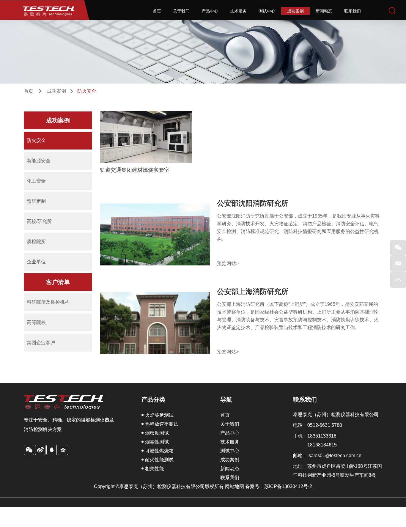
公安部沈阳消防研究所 (252, 203)
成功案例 (295, 11)
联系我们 (352, 11)
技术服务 (238, 11)
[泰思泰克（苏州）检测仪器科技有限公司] (44, 10)
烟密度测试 (157, 432)
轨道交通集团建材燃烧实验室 (134, 170)
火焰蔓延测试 (159, 415)
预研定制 (36, 201)
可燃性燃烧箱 (159, 450)
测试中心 (267, 11)
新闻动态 (324, 11)
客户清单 (58, 282)
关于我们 (181, 11)
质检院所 (36, 241)
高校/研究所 (39, 221)
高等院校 (36, 322)
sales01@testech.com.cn (335, 455)
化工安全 (36, 180)
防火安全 (36, 140)
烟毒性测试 (157, 441)
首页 (157, 11)
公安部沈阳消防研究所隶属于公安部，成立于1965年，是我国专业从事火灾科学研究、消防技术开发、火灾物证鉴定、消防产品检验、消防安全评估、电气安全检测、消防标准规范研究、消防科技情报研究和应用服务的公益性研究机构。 (298, 227)
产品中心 (210, 11)
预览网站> (228, 263)
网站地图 (235, 486)
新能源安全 (39, 160)
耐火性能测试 (159, 459)
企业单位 (36, 261)
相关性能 (154, 468)
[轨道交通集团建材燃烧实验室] (146, 137)
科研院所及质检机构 (48, 302)
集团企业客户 (41, 342)
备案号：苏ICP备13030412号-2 (278, 486)
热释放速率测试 (161, 424)
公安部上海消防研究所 (252, 291)
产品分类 (153, 399)
